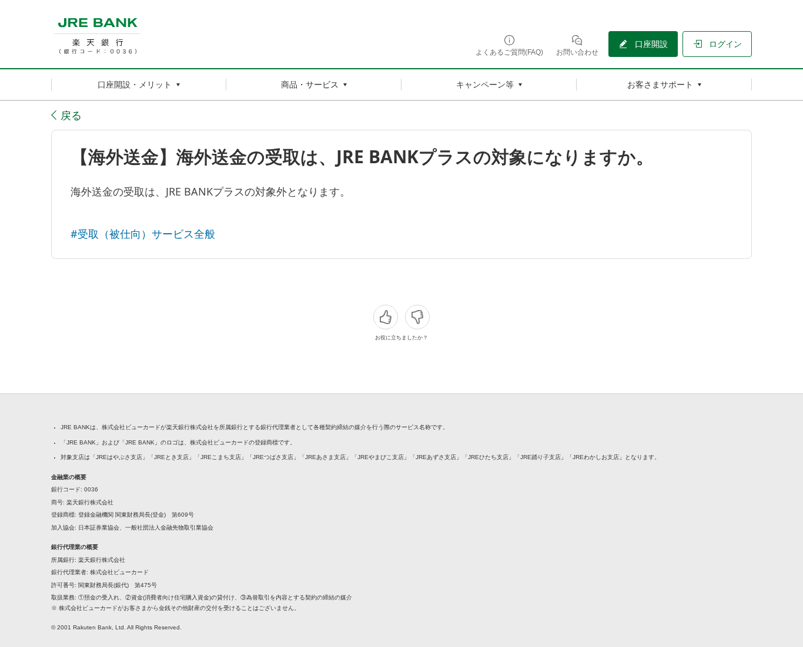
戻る (71, 115)
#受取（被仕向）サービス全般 (143, 234)
